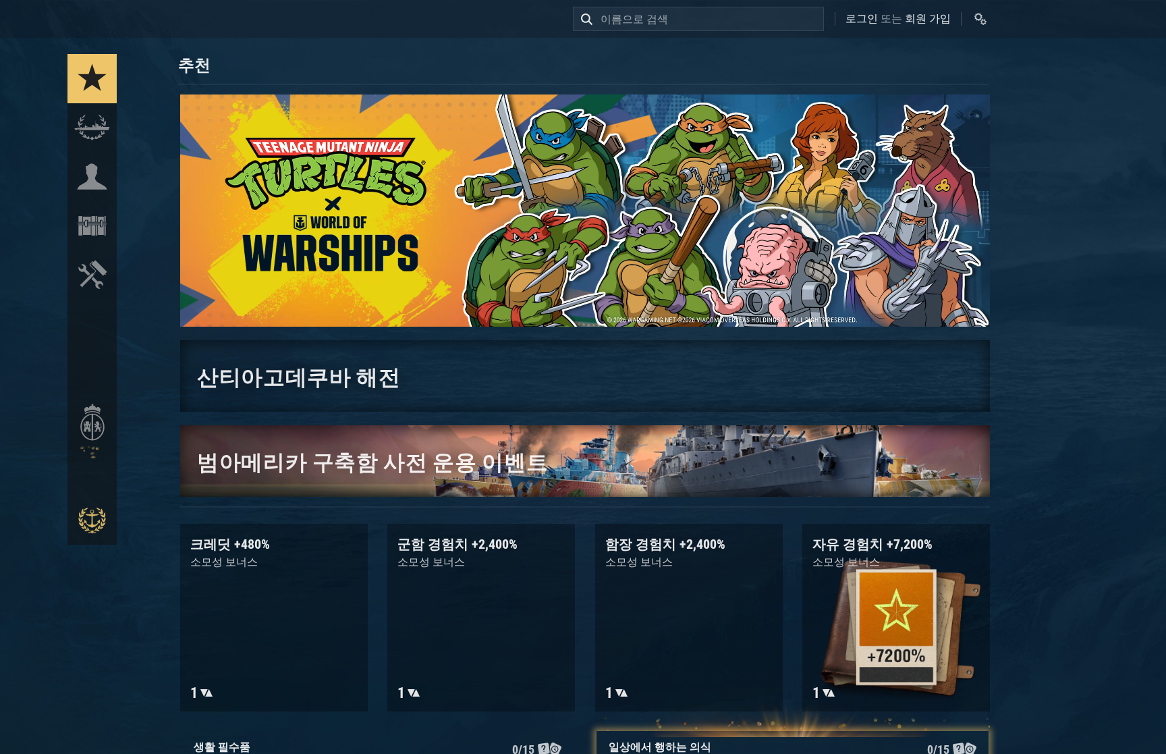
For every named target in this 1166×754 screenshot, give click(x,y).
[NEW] (92, 78)
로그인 (861, 18)
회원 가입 (928, 18)
